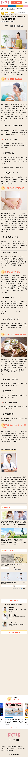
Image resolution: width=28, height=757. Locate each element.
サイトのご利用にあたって (11, 746)
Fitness (12, 6)
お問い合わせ (3, 750)
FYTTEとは (3, 746)
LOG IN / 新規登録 (17, 2)
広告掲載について (21, 748)
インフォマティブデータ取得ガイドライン (9, 748)
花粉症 (12, 21)
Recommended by (16, 588)
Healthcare (19, 6)
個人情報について (20, 746)
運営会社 (9, 750)
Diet (4, 6)
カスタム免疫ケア (5, 21)
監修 (12, 750)
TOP (2, 8)
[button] (11, 727)
